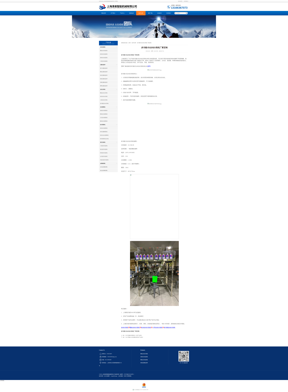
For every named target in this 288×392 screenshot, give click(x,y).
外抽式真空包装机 (104, 159)
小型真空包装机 (103, 145)
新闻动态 (131, 13)
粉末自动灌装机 (103, 128)
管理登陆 (129, 376)
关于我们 (113, 13)
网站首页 (103, 13)
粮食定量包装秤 (103, 78)
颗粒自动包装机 (103, 50)
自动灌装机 (102, 107)
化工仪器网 (107, 376)
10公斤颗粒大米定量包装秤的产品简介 (134, 337)
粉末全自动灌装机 (104, 135)
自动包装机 (102, 47)
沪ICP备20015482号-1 (129, 374)
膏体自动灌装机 (103, 114)
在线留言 (159, 13)
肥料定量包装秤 (103, 85)
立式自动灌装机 (103, 117)
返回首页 (180, 1)
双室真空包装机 (103, 152)
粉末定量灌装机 (103, 131)
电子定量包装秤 (103, 68)
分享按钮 (2, 380)
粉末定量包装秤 (103, 75)
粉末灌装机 (102, 124)
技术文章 (141, 13)
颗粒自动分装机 (103, 92)
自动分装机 (102, 89)
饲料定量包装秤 (103, 82)
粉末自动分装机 (103, 96)
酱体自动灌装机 (103, 121)
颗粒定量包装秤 (103, 71)
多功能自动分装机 (104, 103)
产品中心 (122, 13)
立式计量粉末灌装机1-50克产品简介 (133, 335)
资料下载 (150, 13)
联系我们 (186, 1)
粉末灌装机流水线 (104, 138)
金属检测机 (102, 163)
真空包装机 (102, 142)
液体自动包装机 (103, 57)
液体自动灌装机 (103, 110)
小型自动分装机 (103, 100)
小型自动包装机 (103, 61)
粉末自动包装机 (103, 54)
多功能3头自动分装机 (139, 58)
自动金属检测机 (103, 167)
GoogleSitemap (114, 376)
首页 (129, 42)
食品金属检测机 (103, 170)
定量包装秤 (102, 64)
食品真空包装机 (103, 149)
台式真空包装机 (103, 156)
